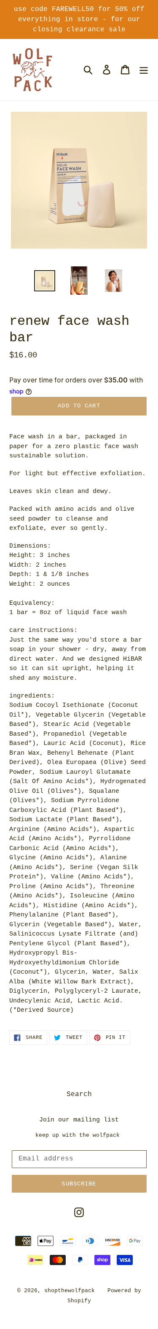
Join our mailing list (79, 1120)
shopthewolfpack (69, 1290)
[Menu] (143, 69)
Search (79, 1094)
